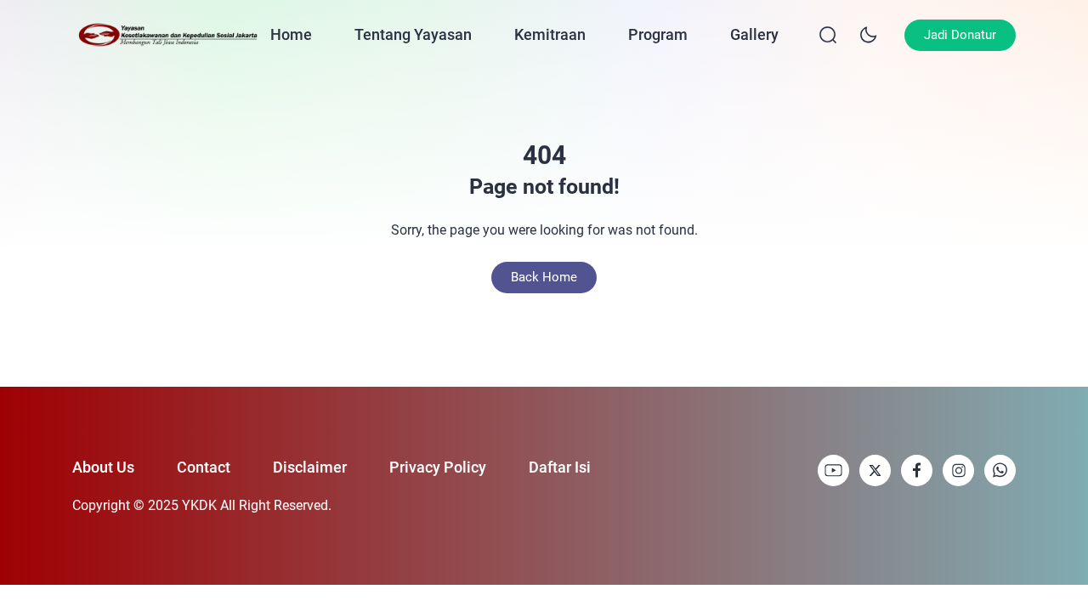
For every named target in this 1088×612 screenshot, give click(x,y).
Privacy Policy (437, 467)
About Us (103, 467)
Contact (203, 467)
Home (291, 34)
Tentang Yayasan (413, 34)
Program (658, 34)
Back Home (544, 277)
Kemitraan (550, 34)
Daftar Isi (560, 467)
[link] (833, 470)
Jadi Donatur (960, 34)
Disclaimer (310, 467)
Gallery (754, 34)
